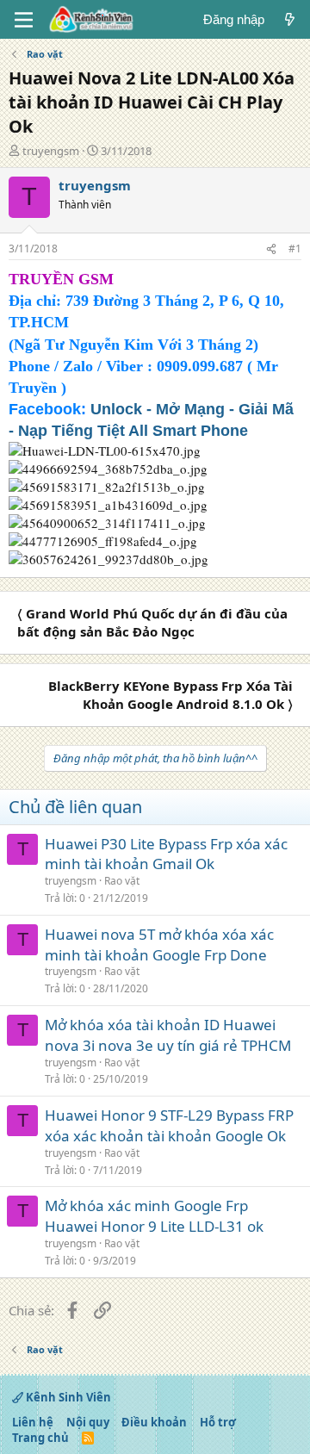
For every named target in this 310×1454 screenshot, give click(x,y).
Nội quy (87, 1422)
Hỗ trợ (218, 1422)
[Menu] (23, 20)
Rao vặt (122, 880)
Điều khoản (154, 1422)
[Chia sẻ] (271, 249)
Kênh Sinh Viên (67, 1397)
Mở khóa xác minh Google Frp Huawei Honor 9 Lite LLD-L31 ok (154, 1216)
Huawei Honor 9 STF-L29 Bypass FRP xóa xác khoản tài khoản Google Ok (169, 1125)
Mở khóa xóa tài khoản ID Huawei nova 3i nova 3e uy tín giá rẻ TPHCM (168, 1035)
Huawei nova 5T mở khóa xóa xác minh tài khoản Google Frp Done (159, 944)
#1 (294, 248)
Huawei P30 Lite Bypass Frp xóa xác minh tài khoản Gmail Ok (166, 854)
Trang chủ (40, 1437)
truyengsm (50, 150)
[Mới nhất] (290, 19)
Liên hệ (32, 1422)
